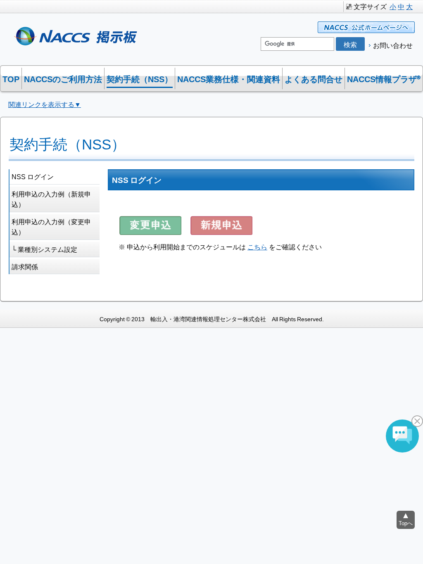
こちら (257, 246)
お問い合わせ (393, 45)
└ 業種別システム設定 (44, 249)
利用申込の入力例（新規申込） (51, 199)
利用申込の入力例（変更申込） (51, 226)
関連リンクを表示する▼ (44, 104)
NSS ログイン (33, 176)
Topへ (406, 523)
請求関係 (25, 266)
